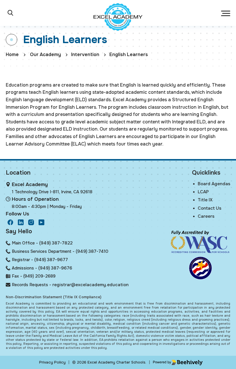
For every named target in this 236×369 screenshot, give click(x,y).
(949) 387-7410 (92, 251)
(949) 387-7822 (56, 243)
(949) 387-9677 (51, 260)
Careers (206, 216)
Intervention (85, 54)
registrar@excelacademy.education (90, 285)
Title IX (205, 200)
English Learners (128, 54)
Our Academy (45, 54)
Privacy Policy (52, 362)
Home (12, 54)
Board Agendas (214, 184)
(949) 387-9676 (55, 268)
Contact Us (209, 208)
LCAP (203, 192)
